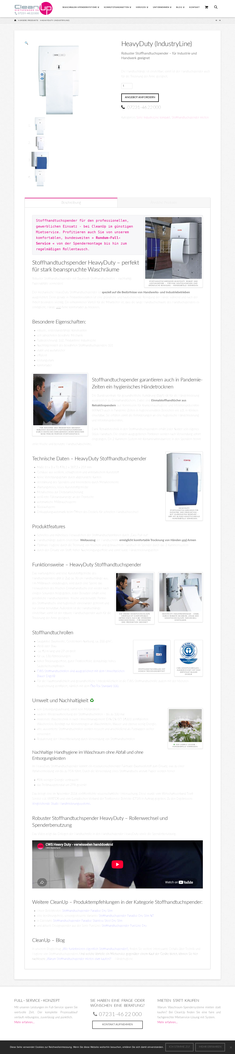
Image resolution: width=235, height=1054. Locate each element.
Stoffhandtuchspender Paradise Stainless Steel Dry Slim (87, 920)
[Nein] (230, 1047)
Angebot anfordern (140, 97)
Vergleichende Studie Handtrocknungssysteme (61, 803)
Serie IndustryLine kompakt (153, 117)
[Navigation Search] (216, 8)
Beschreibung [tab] (71, 202)
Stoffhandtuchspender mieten (190, 117)
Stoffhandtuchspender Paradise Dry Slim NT (126, 915)
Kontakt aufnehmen (117, 1024)
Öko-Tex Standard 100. (104, 686)
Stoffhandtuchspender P (77, 910)
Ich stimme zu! (179, 1046)
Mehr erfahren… (24, 1022)
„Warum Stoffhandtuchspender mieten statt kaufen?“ (78, 958)
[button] (26, 43)
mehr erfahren (210, 1046)
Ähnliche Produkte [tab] (164, 202)
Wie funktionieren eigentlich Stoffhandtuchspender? (95, 948)
